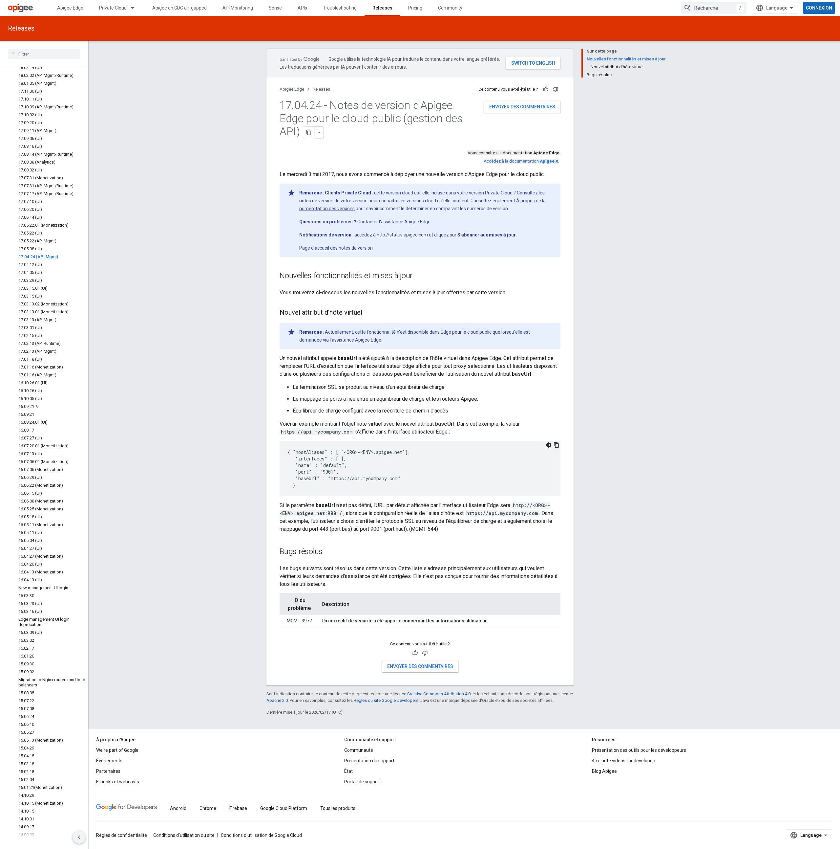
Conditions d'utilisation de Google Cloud (261, 835)
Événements (109, 760)
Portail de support (362, 781)
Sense (275, 8)
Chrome (208, 808)
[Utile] (546, 89)
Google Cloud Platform (283, 808)
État (348, 771)
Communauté (358, 750)
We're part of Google (117, 750)
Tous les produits (337, 808)
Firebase (238, 808)
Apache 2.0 (277, 700)
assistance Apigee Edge (405, 221)
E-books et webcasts (117, 781)
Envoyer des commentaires (522, 106)
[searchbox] (44, 54)
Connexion (819, 8)
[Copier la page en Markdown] (309, 132)
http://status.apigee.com (402, 234)
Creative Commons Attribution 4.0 (439, 693)
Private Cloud (113, 8)
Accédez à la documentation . (521, 161)
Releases (382, 8)
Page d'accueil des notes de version (336, 248)
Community (450, 8)
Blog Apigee (604, 771)
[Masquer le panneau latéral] (79, 837)
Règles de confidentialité (121, 835)
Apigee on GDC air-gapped (179, 8)
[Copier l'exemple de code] (556, 445)
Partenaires (108, 771)
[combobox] (713, 8)
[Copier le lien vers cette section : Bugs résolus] (329, 552)
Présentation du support (369, 760)
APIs (302, 8)
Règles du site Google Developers (386, 700)
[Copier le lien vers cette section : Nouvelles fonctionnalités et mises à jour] (419, 276)
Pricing (415, 8)
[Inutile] (555, 89)
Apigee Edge (70, 8)
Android (178, 808)
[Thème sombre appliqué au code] (549, 445)
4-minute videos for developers (624, 760)
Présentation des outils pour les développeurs (639, 750)
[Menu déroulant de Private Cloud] (135, 8)
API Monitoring (237, 8)
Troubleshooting (340, 8)
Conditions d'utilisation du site (184, 835)
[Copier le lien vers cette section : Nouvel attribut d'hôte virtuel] (368, 313)
